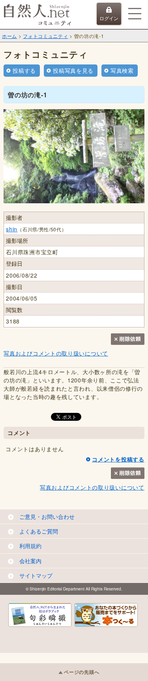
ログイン (108, 18)
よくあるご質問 (38, 531)
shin (11, 229)
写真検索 (122, 70)
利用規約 (30, 546)
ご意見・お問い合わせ (47, 516)
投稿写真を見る (73, 70)
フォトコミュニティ (45, 35)
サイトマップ (35, 575)
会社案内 (30, 561)
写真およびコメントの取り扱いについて (56, 353)
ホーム (9, 35)
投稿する (24, 70)
